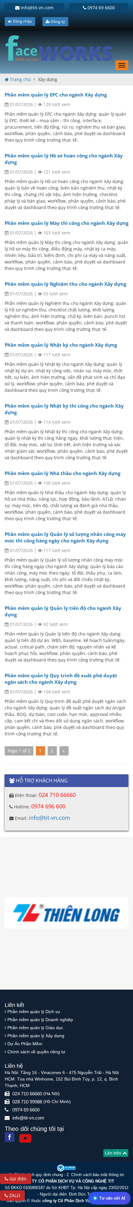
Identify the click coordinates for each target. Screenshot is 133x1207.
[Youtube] (25, 1138)
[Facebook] (10, 1137)
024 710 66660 (57, 794)
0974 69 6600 (100, 8)
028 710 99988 (27, 1101)
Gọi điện (17, 1179)
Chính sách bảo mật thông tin (97, 1174)
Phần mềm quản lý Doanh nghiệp (40, 1019)
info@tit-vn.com (36, 8)
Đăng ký (57, 21)
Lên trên (113, 1152)
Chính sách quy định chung (38, 1174)
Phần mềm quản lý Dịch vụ (33, 1011)
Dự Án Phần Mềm (24, 1043)
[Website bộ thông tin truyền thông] (66, 1167)
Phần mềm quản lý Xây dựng (35, 1035)
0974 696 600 (48, 806)
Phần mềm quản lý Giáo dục (35, 1027)
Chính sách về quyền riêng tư (36, 1051)
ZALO (14, 1195)
